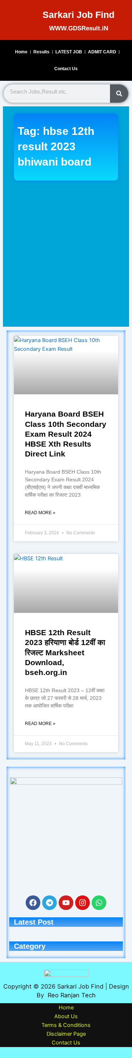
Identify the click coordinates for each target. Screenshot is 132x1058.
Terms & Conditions (66, 1025)
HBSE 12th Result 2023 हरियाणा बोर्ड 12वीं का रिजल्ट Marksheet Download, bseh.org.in (65, 652)
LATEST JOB (68, 51)
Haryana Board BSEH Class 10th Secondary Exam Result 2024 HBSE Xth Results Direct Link (65, 434)
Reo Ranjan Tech (72, 995)
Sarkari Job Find (78, 15)
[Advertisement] (66, 253)
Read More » (40, 512)
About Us (66, 1016)
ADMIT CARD (102, 51)
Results (41, 51)
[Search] (119, 93)
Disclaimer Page (66, 1034)
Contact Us (66, 68)
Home (21, 51)
